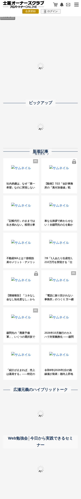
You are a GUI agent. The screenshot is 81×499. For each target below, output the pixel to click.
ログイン (52, 11)
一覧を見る (38, 153)
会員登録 (30, 11)
